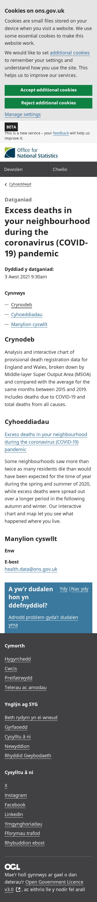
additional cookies (70, 52)
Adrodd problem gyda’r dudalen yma (43, 621)
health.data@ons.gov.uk (31, 569)
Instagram (16, 795)
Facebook (15, 805)
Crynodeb (21, 304)
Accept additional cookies (48, 90)
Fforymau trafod (22, 833)
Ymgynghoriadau (23, 824)
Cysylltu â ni (18, 736)
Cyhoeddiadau (26, 314)
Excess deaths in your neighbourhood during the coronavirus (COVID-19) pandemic (46, 441)
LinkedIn (14, 814)
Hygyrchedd (18, 659)
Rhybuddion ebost (24, 843)
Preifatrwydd (18, 678)
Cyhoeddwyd (20, 184)
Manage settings (23, 114)
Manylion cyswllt (29, 324)
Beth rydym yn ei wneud (31, 717)
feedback (61, 133)
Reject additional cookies (48, 103)
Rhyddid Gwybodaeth (28, 755)
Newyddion (17, 746)
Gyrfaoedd (16, 727)
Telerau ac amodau (26, 687)
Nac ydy (79, 589)
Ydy (64, 589)
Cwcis (11, 668)
